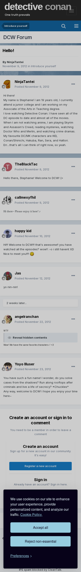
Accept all (40, 527)
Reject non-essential (40, 541)
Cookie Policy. (31, 514)
